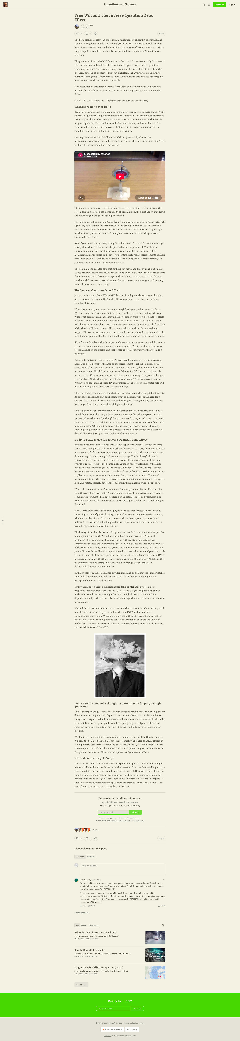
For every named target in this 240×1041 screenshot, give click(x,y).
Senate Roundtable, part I (89, 949)
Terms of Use (132, 818)
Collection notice (137, 1023)
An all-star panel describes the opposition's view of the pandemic (102, 953)
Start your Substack (113, 1029)
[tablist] (85, 856)
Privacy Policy (139, 820)
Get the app (132, 1029)
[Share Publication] (209, 4)
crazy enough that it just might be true (118, 594)
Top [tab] (77, 925)
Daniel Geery (85, 879)
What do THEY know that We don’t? (95, 932)
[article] (120, 937)
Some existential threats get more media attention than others (101, 971)
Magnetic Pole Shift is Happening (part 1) (98, 967)
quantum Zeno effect (107, 222)
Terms (126, 1023)
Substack (107, 1035)
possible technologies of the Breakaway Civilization (96, 936)
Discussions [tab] (93, 925)
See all (79, 984)
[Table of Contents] (2, 521)
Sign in (232, 4)
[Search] (203, 4)
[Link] (71, 107)
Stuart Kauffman (140, 752)
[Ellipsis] (164, 880)
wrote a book (148, 587)
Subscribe (219, 4)
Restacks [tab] (91, 856)
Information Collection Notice (119, 820)
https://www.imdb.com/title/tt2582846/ (97, 889)
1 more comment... (82, 913)
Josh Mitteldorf (87, 25)
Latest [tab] (83, 925)
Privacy (119, 1023)
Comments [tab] (80, 856)
